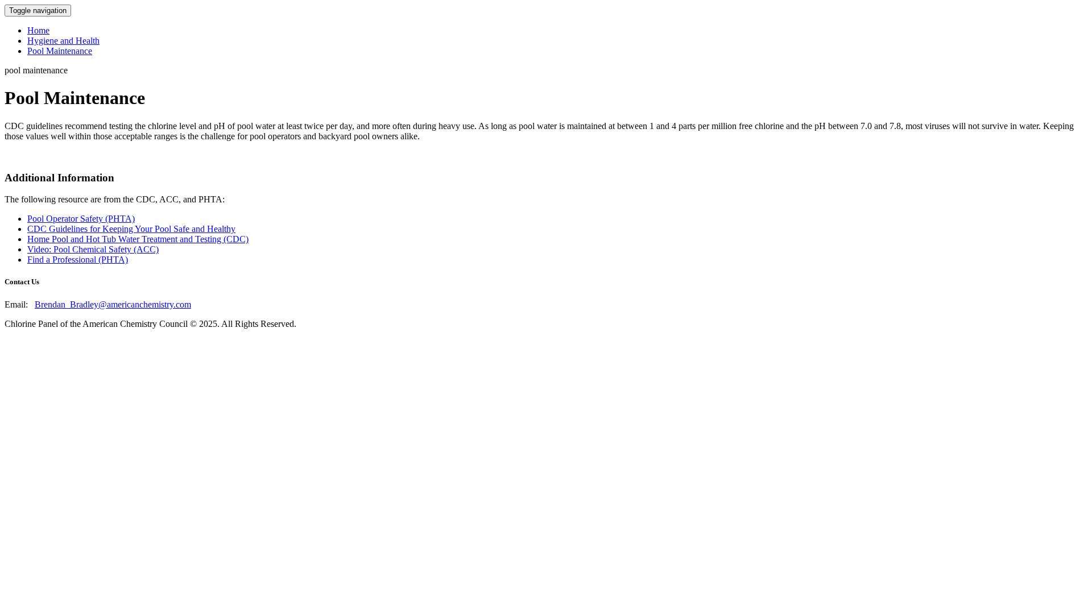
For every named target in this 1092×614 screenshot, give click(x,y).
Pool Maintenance (59, 51)
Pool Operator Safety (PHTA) (81, 218)
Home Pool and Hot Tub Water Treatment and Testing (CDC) (138, 239)
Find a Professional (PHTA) (77, 259)
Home (38, 30)
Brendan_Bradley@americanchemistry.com (113, 304)
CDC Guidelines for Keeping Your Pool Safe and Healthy (131, 229)
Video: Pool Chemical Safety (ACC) (93, 249)
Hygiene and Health (63, 40)
